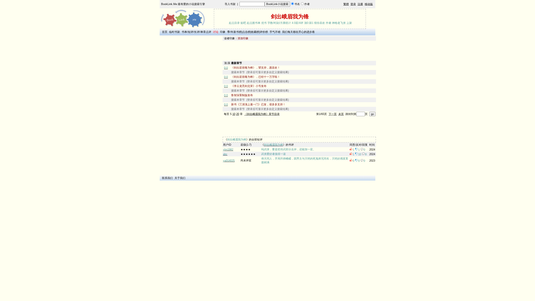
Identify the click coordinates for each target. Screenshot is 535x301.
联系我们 (167, 178)
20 (237, 114)
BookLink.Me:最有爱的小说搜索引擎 (183, 4)
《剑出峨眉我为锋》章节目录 (262, 114)
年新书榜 (236, 31)
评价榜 (264, 31)
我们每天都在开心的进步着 (298, 31)
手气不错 (275, 31)
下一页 (333, 114)
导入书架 (230, 4)
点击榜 (246, 31)
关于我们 (180, 178)
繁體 (346, 4)
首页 (164, 31)
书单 (184, 31)
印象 (222, 31)
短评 (190, 31)
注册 (360, 4)
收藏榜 (255, 31)
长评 (197, 31)
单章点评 (205, 31)
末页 (341, 114)
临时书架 (174, 31)
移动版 (369, 4)
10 (233, 114)
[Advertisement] (190, 99)
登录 (353, 4)
